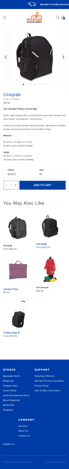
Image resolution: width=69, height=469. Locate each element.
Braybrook (8, 380)
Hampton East (10, 385)
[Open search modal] (58, 17)
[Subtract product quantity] (6, 185)
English (7, 443)
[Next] (63, 57)
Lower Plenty (9, 390)
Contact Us (24, 435)
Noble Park (8, 405)
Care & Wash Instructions (47, 390)
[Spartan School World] (34, 17)
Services (22, 426)
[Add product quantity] (15, 185)
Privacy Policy (41, 385)
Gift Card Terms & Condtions (49, 380)
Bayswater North (11, 376)
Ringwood (8, 409)
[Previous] (5, 57)
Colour (11, 169)
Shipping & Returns (44, 376)
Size (41, 169)
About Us (23, 430)
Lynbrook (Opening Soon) (16, 395)
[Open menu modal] (4, 17)
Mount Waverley (11, 400)
